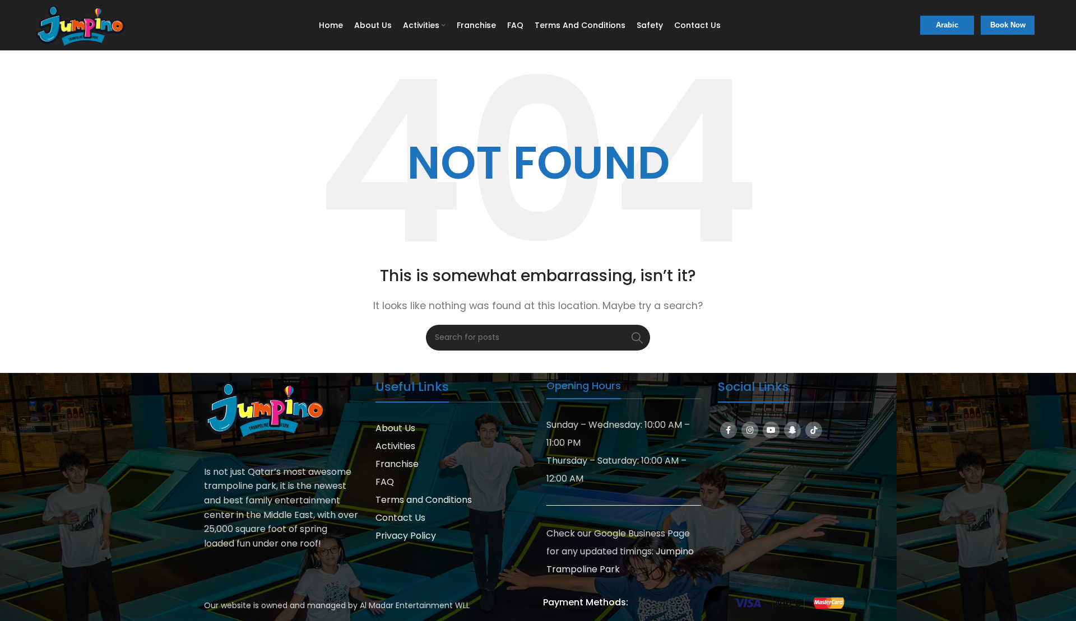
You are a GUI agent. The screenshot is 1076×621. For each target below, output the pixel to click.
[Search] (637, 338)
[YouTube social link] (771, 430)
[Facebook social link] (728, 430)
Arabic (947, 25)
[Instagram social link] (749, 430)
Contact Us (400, 517)
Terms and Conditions (423, 499)
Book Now (1008, 25)
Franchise (397, 463)
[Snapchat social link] (792, 430)
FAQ (384, 481)
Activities (395, 446)
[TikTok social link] (813, 430)
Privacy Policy (405, 535)
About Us (395, 428)
